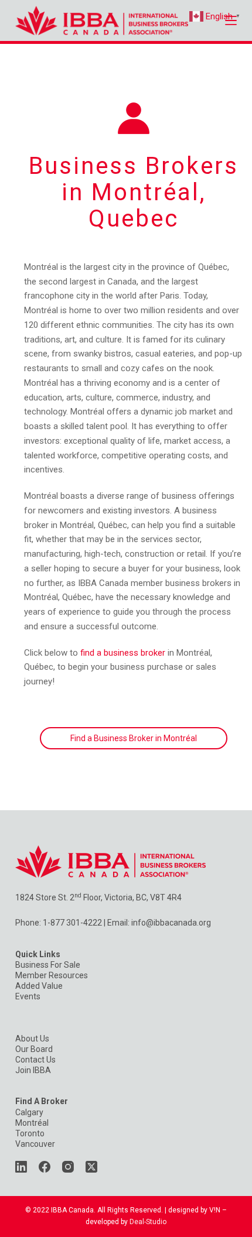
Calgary (29, 1112)
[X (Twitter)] (91, 1167)
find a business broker (122, 652)
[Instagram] (68, 1167)
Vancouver (35, 1144)
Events (27, 996)
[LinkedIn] (21, 1167)
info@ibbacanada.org (171, 922)
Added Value (39, 986)
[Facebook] (44, 1167)
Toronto (30, 1133)
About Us (32, 1038)
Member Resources (51, 975)
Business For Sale (47, 964)
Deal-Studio (148, 1222)
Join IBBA (33, 1070)
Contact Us (35, 1059)
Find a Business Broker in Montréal (133, 738)
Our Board (34, 1049)
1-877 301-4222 (72, 922)
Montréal (32, 1123)
